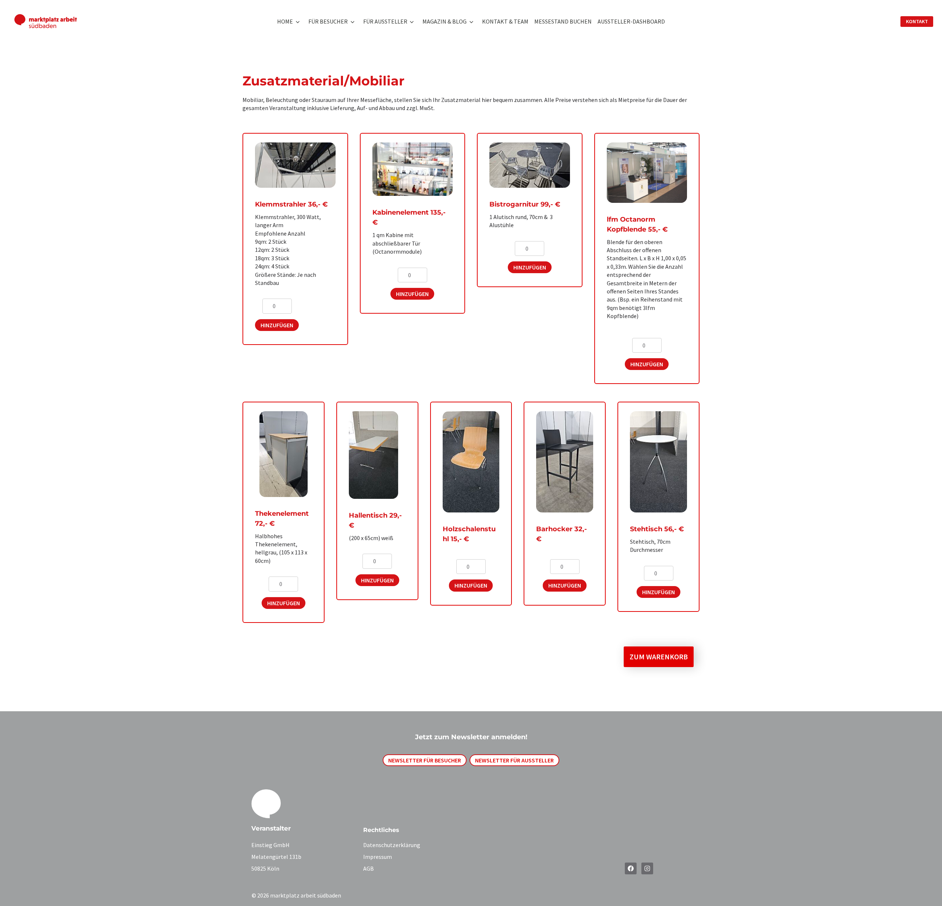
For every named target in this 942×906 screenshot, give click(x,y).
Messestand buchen (563, 21)
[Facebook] (631, 868)
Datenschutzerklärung (391, 845)
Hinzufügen (277, 325)
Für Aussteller (385, 21)
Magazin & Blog (444, 21)
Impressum (377, 856)
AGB (368, 868)
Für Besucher (328, 21)
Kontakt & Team (505, 21)
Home (285, 21)
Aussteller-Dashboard (631, 21)
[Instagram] (647, 868)
